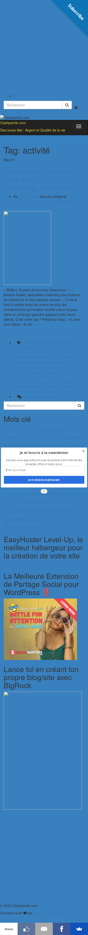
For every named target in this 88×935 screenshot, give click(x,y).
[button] (44, 452)
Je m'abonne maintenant (44, 480)
